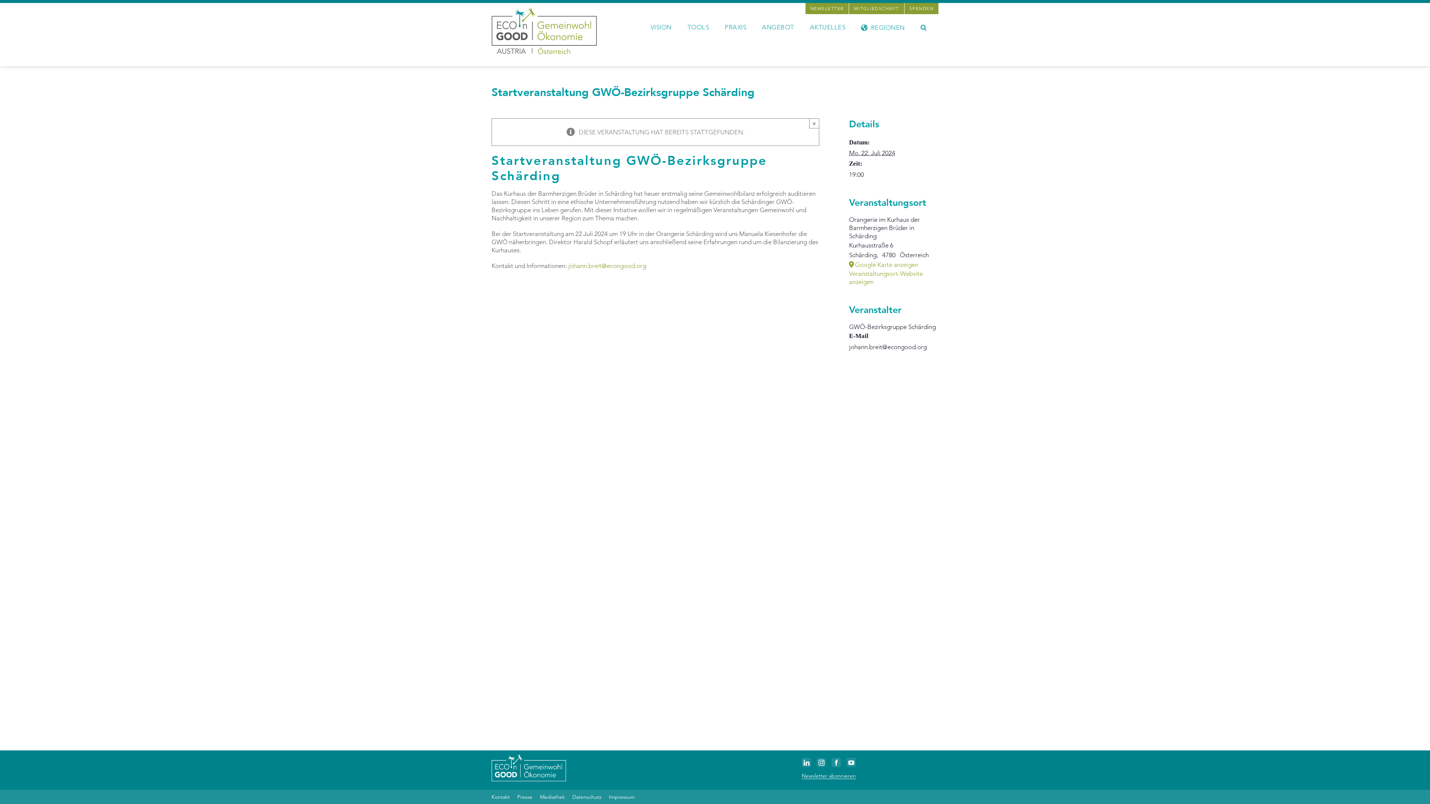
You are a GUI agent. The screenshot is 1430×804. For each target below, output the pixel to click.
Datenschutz (586, 797)
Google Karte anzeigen (886, 264)
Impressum (622, 797)
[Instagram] (821, 762)
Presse (525, 797)
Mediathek (552, 797)
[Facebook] (836, 762)
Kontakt (501, 797)
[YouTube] (851, 762)
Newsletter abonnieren (829, 775)
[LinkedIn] (806, 762)
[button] (924, 26)
